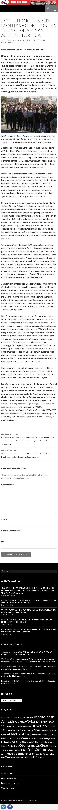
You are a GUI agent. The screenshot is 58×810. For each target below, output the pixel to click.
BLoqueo (39, 726)
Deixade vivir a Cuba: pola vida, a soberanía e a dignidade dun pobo (28, 667)
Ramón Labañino (14, 750)
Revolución (13, 753)
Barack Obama (24, 726)
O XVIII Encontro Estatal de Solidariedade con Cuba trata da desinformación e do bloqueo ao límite (28, 630)
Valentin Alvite (12, 756)
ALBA (3, 717)
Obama (24, 745)
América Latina (11, 717)
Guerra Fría (42, 739)
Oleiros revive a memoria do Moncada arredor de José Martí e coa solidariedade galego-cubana (25, 453)
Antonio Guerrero (25, 717)
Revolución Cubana (33, 753)
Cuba (22, 730)
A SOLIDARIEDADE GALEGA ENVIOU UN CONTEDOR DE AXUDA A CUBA (26, 653)
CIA (17, 730)
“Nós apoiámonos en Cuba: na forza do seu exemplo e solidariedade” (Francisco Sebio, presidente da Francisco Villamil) (28, 660)
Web (3, 542)
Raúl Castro (36, 750)
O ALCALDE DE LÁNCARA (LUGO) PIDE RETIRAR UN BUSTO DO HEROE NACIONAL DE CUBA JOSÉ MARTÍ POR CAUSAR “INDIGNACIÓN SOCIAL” (27, 590)
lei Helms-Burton (44, 742)
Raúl (24, 750)
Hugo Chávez (50, 739)
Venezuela (40, 757)
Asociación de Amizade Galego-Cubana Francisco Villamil (28, 721)
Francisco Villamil (40, 735)
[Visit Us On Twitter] (3, 806)
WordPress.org (7, 788)
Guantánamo (29, 738)
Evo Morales (43, 730)
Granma (17, 738)
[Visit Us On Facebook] (10, 806)
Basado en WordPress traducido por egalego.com (19, 800)
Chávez (13, 730)
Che (8, 730)
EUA (36, 730)
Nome (4, 519)
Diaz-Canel (29, 730)
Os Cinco (42, 745)
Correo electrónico (10, 530)
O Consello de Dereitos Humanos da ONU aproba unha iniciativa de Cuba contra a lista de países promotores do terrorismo (28, 439)
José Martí (18, 741)
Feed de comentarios (10, 783)
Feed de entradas (8, 778)
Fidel (13, 734)
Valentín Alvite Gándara (27, 757)
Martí (16, 746)
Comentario (7, 484)
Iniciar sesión (6, 773)
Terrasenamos (25, 40)
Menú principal (54, 8)
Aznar (15, 727)
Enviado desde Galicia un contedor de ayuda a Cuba (23, 681)
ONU (32, 746)
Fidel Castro (25, 734)
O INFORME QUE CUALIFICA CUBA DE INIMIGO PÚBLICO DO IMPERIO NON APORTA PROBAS (28, 601)
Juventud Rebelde (31, 742)
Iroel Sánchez (6, 742)
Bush (49, 727)
